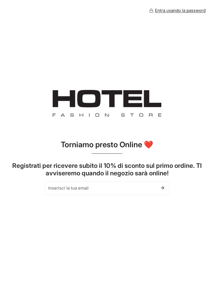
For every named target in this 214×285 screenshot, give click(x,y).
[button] (177, 10)
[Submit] (162, 188)
